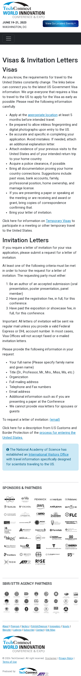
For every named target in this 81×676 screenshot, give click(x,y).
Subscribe (29, 629)
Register (6, 629)
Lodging (17, 629)
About (5, 626)
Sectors (25, 626)
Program (15, 626)
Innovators (55, 626)
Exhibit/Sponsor (39, 626)
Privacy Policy (66, 658)
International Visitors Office (49, 455)
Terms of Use (9, 661)
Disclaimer (51, 658)
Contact (40, 629)
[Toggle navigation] (8, 38)
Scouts (66, 626)
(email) (55, 420)
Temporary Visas (58, 221)
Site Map (50, 629)
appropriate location (43, 115)
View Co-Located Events (59, 23)
